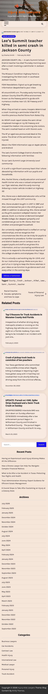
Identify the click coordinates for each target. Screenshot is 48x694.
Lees (42, 280)
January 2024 (7, 559)
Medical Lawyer (8, 664)
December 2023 (8, 564)
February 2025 (8, 508)
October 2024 (7, 527)
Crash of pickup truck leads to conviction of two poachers (20, 358)
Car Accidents (7, 646)
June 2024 (6, 541)
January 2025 (7, 513)
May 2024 (6, 545)
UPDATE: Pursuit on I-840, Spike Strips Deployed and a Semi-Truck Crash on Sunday (22, 403)
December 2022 (8, 615)
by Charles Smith (8, 55)
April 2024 (6, 550)
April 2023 (6, 596)
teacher (21, 284)
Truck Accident (9, 36)
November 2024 (8, 522)
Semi (4, 284)
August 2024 (7, 531)
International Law (9, 660)
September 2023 (9, 573)
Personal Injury (8, 669)
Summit (12, 284)
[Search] (42, 24)
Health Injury (7, 655)
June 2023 (6, 587)
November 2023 (8, 568)
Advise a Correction (12, 276)
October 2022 (7, 624)
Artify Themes (18, 690)
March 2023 (7, 601)
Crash (20, 280)
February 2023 (8, 605)
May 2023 (6, 592)
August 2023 (7, 578)
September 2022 (9, 629)
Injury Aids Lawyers (24, 12)
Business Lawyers (9, 641)
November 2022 (8, 619)
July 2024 (6, 536)
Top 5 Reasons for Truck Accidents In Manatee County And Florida (24, 316)
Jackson (28, 280)
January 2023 (7, 610)
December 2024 (8, 517)
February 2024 (8, 554)
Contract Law (7, 651)
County (12, 280)
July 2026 (6, 503)
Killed (36, 280)
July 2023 (6, 582)
